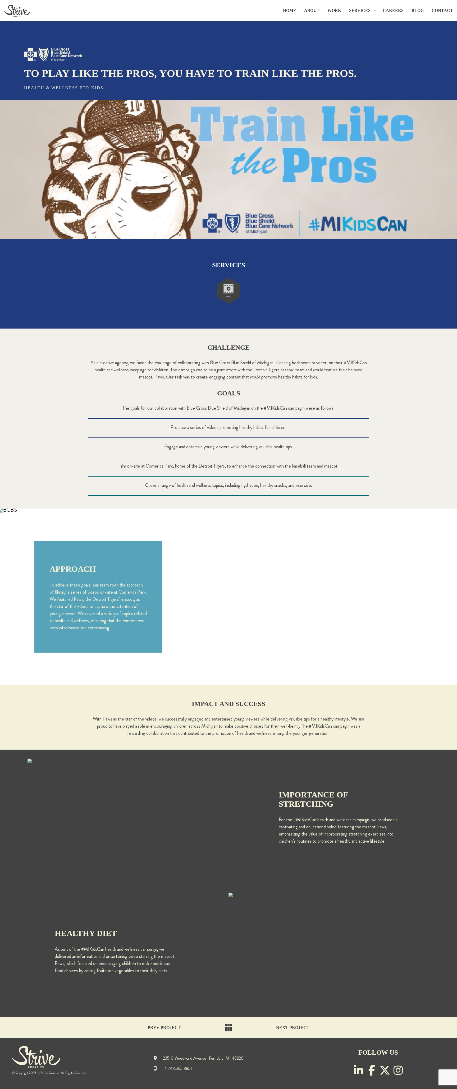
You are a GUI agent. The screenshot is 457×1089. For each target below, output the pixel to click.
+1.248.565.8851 (177, 1069)
